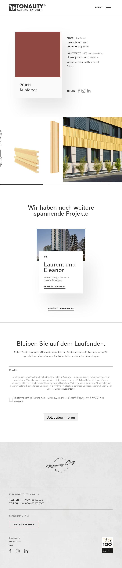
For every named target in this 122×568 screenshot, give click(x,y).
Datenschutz (15, 541)
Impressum (14, 538)
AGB (11, 545)
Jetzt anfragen (24, 524)
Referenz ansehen (54, 286)
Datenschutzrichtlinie (65, 388)
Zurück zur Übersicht (61, 308)
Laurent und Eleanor (60, 267)
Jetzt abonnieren (61, 417)
